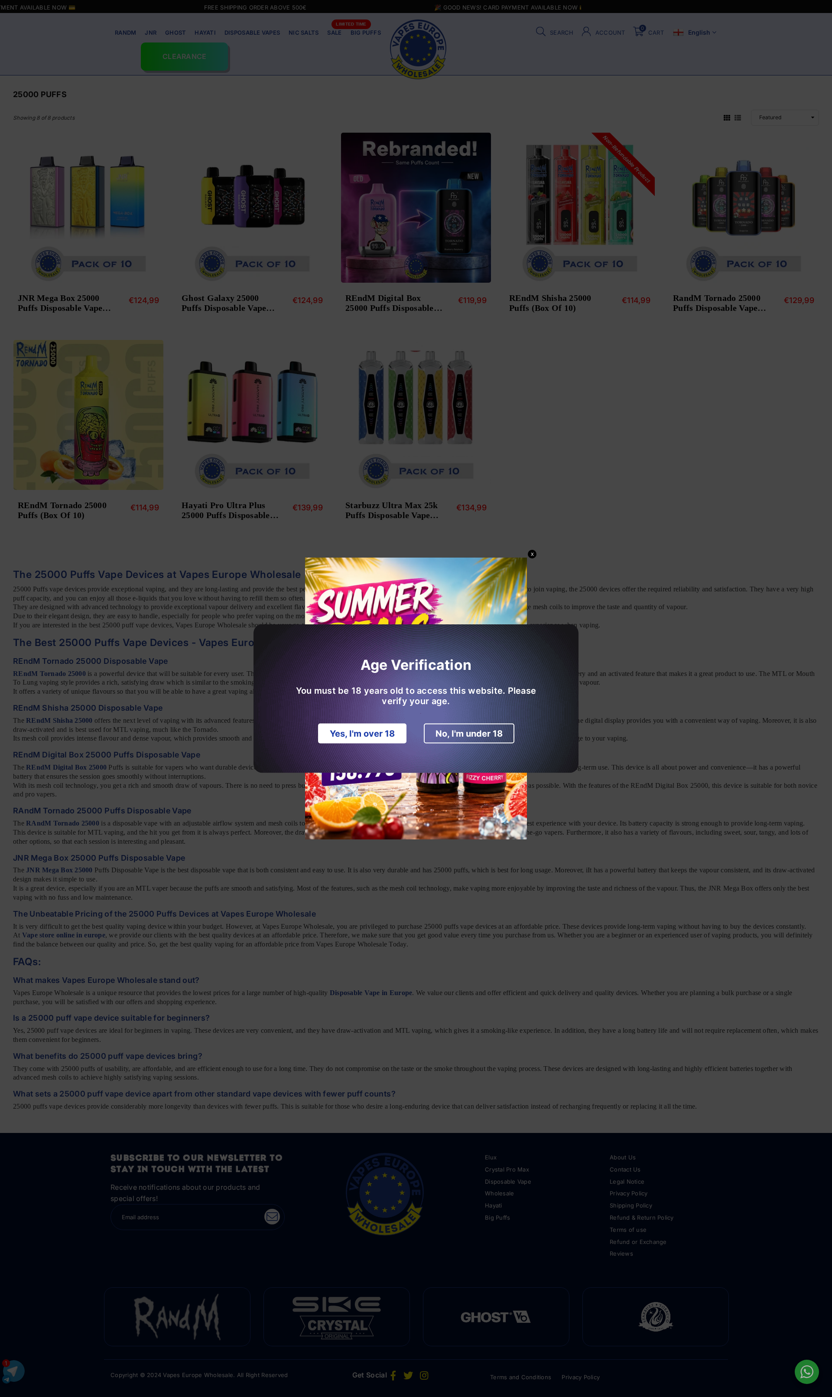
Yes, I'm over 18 (362, 733)
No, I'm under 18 (469, 733)
